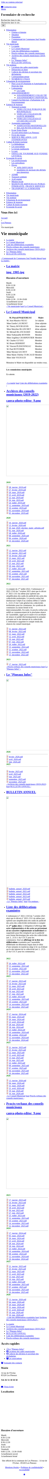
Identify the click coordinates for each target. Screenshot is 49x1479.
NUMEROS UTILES (20, 79)
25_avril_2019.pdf (16, 495)
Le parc (14, 151)
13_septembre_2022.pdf (19, 647)
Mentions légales (12, 1467)
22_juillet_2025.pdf (17, 1063)
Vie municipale (12, 44)
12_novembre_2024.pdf (19, 1037)
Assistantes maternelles (20, 123)
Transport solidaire (19, 177)
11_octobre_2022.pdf (18, 649)
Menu (3, 9)
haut (44, 258)
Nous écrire (9, 1387)
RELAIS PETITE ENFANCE (29, 128)
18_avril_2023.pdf (16, 989)
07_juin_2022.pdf (16, 642)
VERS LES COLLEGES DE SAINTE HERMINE (29, 115)
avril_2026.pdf (15, 759)
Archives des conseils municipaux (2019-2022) (25, 249)
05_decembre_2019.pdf (18, 513)
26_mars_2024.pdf (16, 1019)
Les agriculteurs (18, 163)
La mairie (15, 46)
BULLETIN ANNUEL (21, 63)
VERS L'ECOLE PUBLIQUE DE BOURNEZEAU (31, 110)
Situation (15, 35)
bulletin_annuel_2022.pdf (19, 894)
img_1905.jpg (15, 272)
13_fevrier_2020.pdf (17, 525)
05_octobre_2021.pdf (18, 574)
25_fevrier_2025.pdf (17, 1050)
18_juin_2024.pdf (16, 1027)
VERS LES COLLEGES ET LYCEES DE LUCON (29, 119)
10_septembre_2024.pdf (19, 1032)
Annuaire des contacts (13, 1363)
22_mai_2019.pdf (16, 498)
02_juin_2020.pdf (16, 530)
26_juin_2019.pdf (16, 500)
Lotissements (16, 88)
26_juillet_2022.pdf (17, 644)
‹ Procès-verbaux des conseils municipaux (23, 667)
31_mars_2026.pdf (16, 1086)
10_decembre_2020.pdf (18, 541)
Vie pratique (11, 65)
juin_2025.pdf (15, 777)
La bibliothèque (17, 144)
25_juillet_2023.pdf (17, 997)
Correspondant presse (20, 77)
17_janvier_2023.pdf (17, 664)
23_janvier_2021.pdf (17, 553)
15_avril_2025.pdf (16, 1055)
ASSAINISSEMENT (20, 93)
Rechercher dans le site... (11, 20)
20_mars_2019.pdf (16, 492)
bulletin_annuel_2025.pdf (19, 899)
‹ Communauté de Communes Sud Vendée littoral (21, 258)
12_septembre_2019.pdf (19, 505)
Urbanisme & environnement (18, 81)
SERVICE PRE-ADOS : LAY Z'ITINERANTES (24, 138)
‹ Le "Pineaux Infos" (14, 901)
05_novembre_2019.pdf (19, 510)
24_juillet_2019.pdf (17, 503)
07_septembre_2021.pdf (19, 571)
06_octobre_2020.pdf (18, 538)
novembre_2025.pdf (17, 782)
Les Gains (21, 91)
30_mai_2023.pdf (16, 991)
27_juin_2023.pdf (16, 994)
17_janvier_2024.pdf (17, 1014)
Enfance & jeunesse (14, 105)
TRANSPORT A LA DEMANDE (25, 188)
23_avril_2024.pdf (16, 1022)
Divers (14, 165)
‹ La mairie (10, 383)
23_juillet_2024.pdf (17, 1030)
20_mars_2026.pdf (16, 1305)
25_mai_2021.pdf (16, 563)
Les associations (18, 146)
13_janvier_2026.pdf (17, 1080)
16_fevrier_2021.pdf (17, 556)
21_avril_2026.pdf (16, 1088)
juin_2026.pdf (15, 762)
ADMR (14, 174)
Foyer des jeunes (18, 135)
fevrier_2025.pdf (16, 771)
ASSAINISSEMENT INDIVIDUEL (32, 98)
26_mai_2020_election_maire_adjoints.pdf (26, 528)
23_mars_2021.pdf (16, 558)
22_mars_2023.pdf (16, 986)
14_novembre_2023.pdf (19, 1004)
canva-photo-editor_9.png (23, 400)
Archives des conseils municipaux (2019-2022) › (26, 1318)
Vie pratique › (33, 901)
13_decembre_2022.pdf (18, 655)
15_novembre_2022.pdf (19, 652)
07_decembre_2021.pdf (18, 579)
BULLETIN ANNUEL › (20, 786)
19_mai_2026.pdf (16, 1091)
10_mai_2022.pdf (16, 639)
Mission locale (17, 181)
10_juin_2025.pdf (16, 1060)
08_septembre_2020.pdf (19, 536)
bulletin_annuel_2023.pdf (19, 896)
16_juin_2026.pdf (16, 1093)
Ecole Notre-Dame (19, 130)
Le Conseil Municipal (20, 49)
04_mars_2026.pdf (16, 1083)
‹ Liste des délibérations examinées (20, 1317)
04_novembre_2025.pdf (19, 1071)
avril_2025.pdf (15, 774)
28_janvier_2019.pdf (17, 487)
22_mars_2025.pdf (16, 1053)
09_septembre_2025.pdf (19, 1065)
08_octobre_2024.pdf (18, 1035)
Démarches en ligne (19, 70)
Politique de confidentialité (32, 1467)
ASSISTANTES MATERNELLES (31, 125)
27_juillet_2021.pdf (17, 569)
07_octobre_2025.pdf (18, 1068)
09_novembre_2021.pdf (19, 576)
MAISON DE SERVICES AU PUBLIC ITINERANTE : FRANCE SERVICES (28, 185)
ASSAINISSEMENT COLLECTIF (32, 95)
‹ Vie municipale (13, 306)
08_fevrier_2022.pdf (17, 631)
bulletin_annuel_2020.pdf (19, 889)
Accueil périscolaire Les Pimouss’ (25, 132)
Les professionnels (19, 160)
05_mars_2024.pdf (16, 1017)
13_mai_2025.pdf (16, 1058)
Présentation (11, 30)
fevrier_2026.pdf (16, 757)
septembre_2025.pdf (17, 779)
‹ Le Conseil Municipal (15, 1096)
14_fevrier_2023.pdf (17, 984)
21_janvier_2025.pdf (17, 1047)
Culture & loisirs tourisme (16, 142)
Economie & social (14, 158)
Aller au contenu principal (11, 2)
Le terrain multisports (20, 149)
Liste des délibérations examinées (25, 51)
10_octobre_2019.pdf (18, 508)
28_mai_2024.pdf (16, 1025)
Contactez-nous (10, 7)
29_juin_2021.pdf (16, 566)
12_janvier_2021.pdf (17, 550)
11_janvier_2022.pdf (17, 629)
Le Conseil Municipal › (34, 306)
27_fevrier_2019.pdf (17, 490)
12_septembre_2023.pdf (19, 999)
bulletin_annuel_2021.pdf (19, 891)
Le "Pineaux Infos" (19, 60)
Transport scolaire (18, 107)
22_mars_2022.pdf (16, 634)
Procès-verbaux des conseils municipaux (28, 53)
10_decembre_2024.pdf (18, 1040)
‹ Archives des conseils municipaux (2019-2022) (26, 784)
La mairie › (5, 261)
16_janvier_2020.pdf (17, 523)
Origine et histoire (18, 32)
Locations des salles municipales (24, 67)
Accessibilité (24, 1470)
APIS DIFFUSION (25, 167)
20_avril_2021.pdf (16, 561)
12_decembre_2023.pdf (18, 1007)
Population (15, 37)
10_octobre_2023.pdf (18, 1002)
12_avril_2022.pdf (16, 637)
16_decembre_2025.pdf (18, 1073)
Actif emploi (16, 179)
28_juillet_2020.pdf (17, 533)
